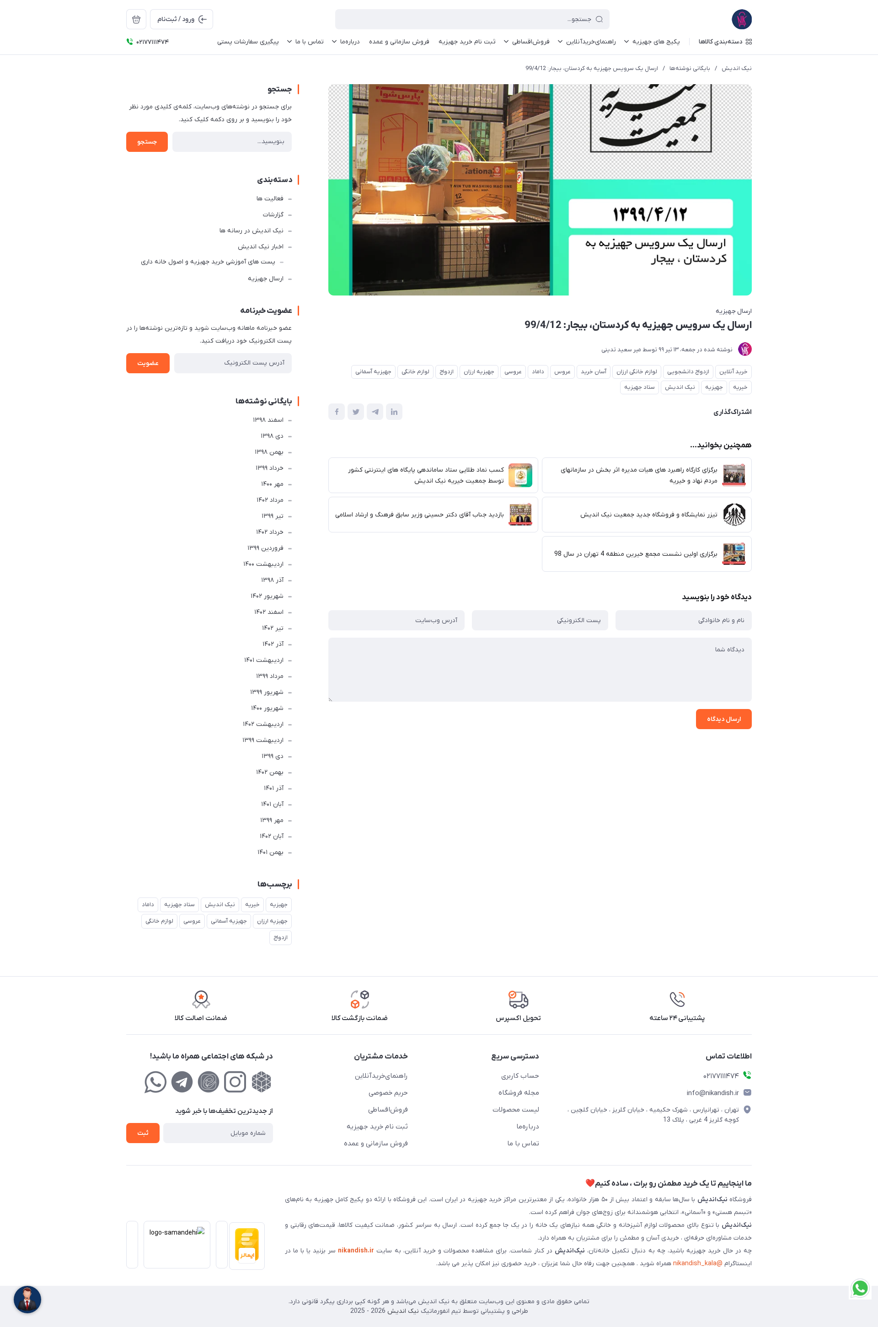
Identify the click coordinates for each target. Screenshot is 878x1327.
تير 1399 (273, 516)
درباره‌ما (527, 1126)
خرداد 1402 (270, 532)
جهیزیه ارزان (479, 372)
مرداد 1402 (270, 500)
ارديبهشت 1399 (263, 740)
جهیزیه (714, 387)
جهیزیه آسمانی (373, 372)
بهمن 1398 (269, 452)
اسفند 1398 (268, 420)
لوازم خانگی (415, 372)
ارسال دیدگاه (724, 719)
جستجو (147, 142)
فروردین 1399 (265, 548)
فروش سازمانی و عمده (376, 1143)
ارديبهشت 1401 (264, 660)
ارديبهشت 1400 (263, 564)
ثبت (143, 1133)
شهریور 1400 (267, 708)
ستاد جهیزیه (639, 387)
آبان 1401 (272, 804)
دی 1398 (272, 436)
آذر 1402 (273, 644)
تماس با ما (523, 1143)
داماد (538, 372)
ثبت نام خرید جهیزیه (377, 1126)
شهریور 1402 (267, 596)
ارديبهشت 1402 (263, 724)
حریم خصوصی (388, 1092)
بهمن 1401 (270, 852)
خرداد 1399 (270, 468)
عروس (562, 372)
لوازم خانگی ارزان (636, 372)
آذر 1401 (274, 788)
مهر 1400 (272, 484)
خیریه (740, 387)
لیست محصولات (516, 1109)
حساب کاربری (520, 1075)
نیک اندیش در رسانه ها (252, 230)
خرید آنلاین (733, 372)
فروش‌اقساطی (388, 1109)
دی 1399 (273, 756)
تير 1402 (273, 628)
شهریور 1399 (267, 692)
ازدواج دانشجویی (688, 372)
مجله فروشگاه (518, 1092)
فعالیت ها (270, 198)
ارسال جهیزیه (734, 311)
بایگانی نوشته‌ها (689, 68)
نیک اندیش (737, 68)
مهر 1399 (272, 820)
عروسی (513, 372)
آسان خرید (593, 372)
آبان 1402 (272, 836)
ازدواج (446, 372)
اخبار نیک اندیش (261, 246)
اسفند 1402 (269, 612)
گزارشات (273, 214)
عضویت (148, 363)
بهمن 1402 (270, 772)
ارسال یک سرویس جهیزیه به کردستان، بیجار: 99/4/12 (591, 68)
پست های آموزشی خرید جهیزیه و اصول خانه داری (208, 262)
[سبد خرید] (136, 19)
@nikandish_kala (698, 1263)
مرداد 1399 (270, 676)
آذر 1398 (272, 580)
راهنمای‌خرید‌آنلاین (381, 1075)
